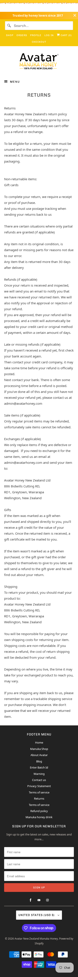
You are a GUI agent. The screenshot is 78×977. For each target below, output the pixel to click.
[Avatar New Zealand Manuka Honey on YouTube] (39, 900)
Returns (39, 798)
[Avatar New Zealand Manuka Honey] (39, 62)
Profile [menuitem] (35, 35)
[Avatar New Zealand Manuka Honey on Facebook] (30, 900)
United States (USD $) (36, 915)
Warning (39, 774)
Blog (39, 761)
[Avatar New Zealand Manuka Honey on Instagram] (47, 900)
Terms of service (39, 792)
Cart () (66, 35)
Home (39, 742)
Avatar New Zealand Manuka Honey (36, 938)
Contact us (39, 780)
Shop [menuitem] (9, 35)
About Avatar (39, 755)
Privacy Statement (39, 786)
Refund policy (39, 811)
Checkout (39, 41)
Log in (49, 35)
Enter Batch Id (39, 767)
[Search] (9, 25)
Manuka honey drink (39, 817)
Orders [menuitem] (21, 35)
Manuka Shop (39, 749)
